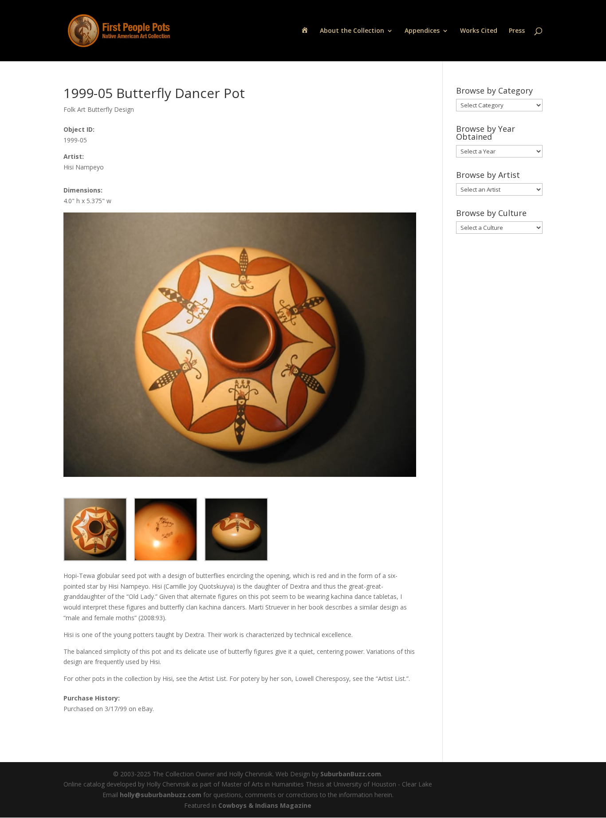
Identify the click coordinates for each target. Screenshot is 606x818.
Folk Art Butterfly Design (98, 109)
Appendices (422, 31)
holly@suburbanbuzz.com (160, 794)
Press (517, 31)
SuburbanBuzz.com (350, 774)
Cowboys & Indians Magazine (264, 805)
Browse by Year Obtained (485, 132)
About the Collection (352, 31)
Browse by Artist (488, 174)
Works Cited (478, 31)
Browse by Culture (491, 213)
